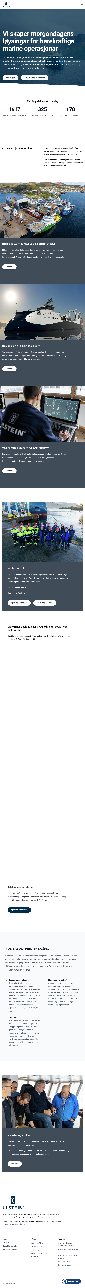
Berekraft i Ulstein (10, 1250)
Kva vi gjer (10, 78)
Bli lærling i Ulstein (45, 603)
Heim (5, 1239)
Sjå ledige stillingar (19, 603)
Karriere (6, 1242)
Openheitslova (35, 1250)
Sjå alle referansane (64, 1265)
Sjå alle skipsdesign (64, 1261)
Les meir (9, 267)
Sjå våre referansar (19, 910)
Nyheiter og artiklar (36, 1246)
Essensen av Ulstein (37, 1243)
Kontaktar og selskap (11, 1246)
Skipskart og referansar (35, 78)
